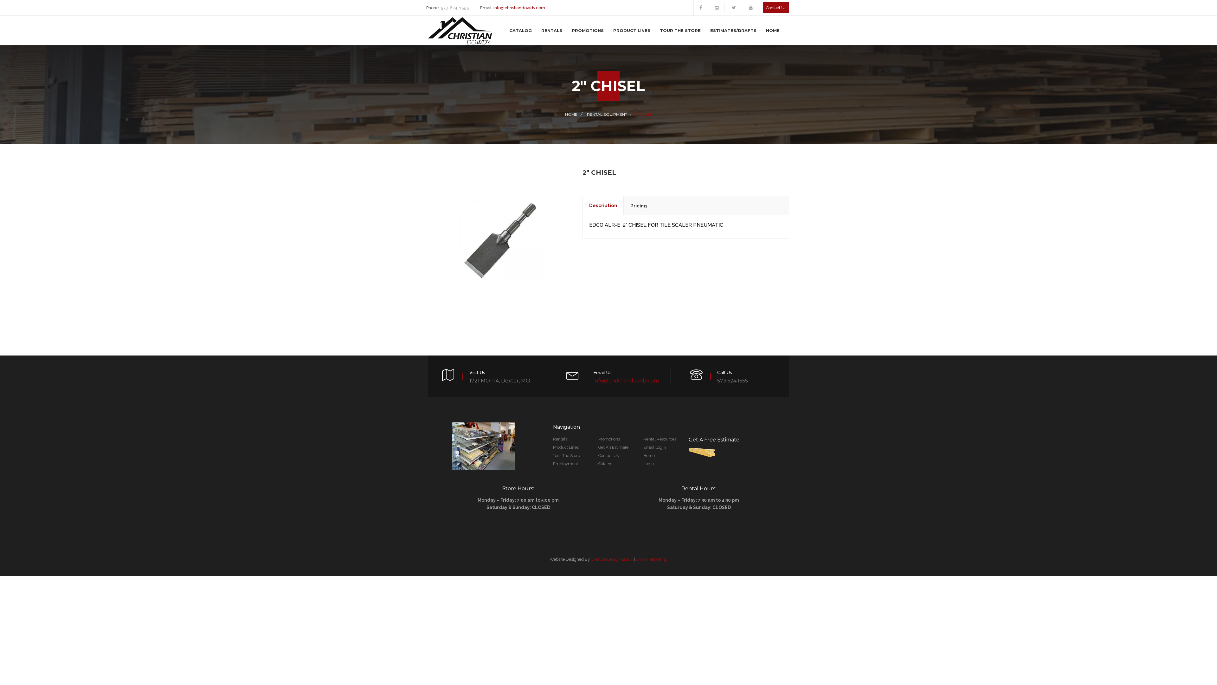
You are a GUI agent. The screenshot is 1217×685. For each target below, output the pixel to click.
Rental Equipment (607, 114)
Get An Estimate (613, 447)
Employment (565, 463)
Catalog (520, 30)
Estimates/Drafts (733, 30)
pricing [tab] (638, 206)
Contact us (776, 7)
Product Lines (631, 30)
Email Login (654, 447)
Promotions (588, 30)
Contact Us (608, 455)
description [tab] (603, 205)
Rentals (551, 30)
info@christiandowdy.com (519, 7)
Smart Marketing (651, 559)
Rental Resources (659, 439)
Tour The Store (680, 30)
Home (773, 30)
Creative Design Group (612, 559)
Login (648, 463)
